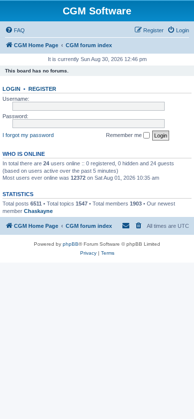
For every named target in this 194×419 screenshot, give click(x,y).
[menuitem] (15, 30)
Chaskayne (38, 211)
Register (42, 89)
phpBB (71, 244)
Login (11, 89)
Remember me (124, 135)
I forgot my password (28, 135)
